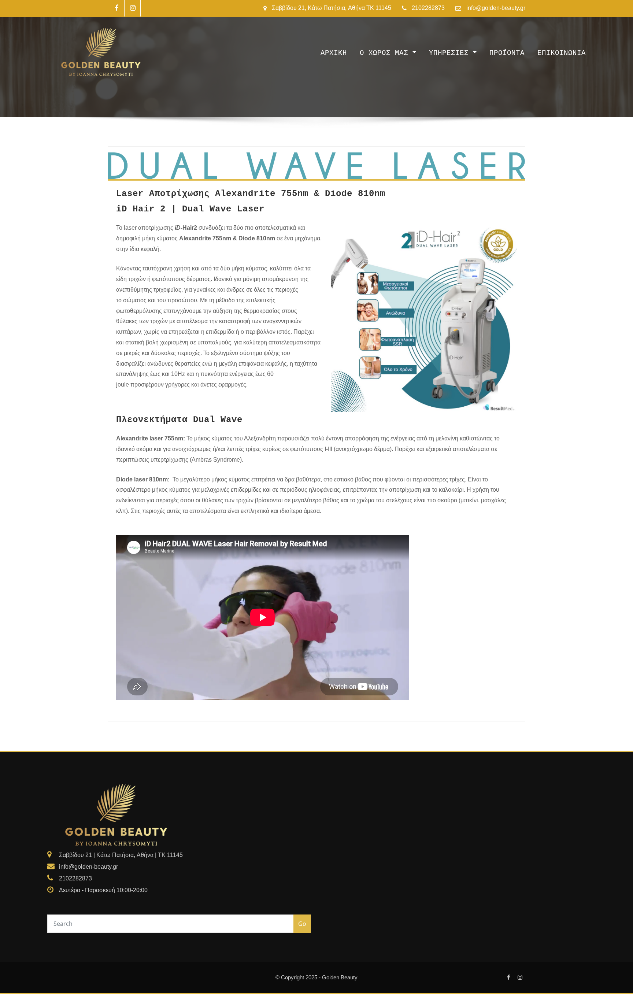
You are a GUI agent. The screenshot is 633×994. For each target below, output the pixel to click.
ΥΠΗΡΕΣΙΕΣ (451, 53)
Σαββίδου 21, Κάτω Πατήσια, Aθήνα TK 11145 (331, 8)
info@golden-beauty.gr (495, 8)
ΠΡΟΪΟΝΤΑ (507, 53)
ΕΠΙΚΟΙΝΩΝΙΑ (561, 53)
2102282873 (428, 8)
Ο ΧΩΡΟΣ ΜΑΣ (386, 53)
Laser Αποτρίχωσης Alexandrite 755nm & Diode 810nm (250, 194)
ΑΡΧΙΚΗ (334, 53)
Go (302, 924)
